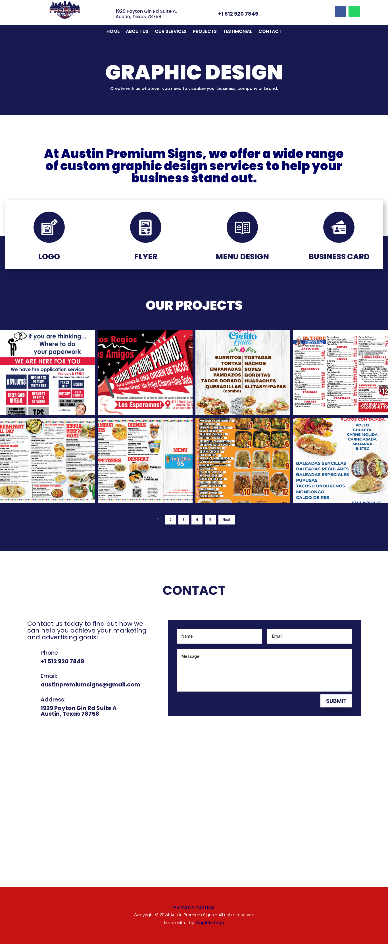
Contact (269, 32)
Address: (53, 699)
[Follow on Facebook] (340, 11)
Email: (49, 676)
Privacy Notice (194, 907)
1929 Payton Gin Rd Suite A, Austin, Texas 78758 (146, 14)
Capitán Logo (210, 923)
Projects (205, 32)
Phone (49, 653)
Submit (336, 701)
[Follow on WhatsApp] (354, 11)
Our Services (171, 32)
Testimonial (237, 32)
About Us (137, 32)
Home (113, 32)
